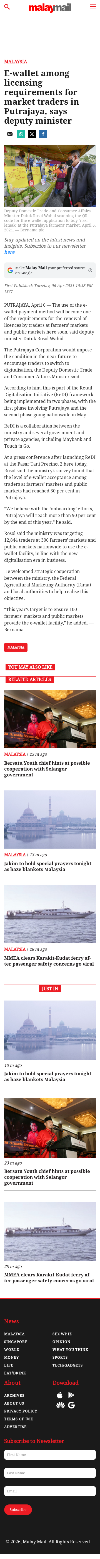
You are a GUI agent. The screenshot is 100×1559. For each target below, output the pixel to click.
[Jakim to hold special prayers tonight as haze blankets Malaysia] (50, 819)
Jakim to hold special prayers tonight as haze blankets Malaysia (47, 866)
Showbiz (62, 1334)
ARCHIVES (14, 1395)
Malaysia (15, 61)
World (11, 1349)
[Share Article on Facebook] (43, 136)
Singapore (16, 1342)
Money (11, 1357)
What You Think (70, 1349)
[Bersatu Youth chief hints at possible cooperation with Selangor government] (50, 719)
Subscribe (18, 1510)
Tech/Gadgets (67, 1365)
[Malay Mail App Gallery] (60, 1409)
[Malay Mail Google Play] (71, 1399)
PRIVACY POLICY (20, 1411)
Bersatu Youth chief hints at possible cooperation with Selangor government (47, 769)
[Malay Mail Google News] (71, 1409)
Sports (60, 1357)
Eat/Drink (15, 1373)
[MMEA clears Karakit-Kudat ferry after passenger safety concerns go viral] (50, 914)
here (9, 252)
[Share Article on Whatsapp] (21, 136)
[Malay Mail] (50, 11)
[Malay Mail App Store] (59, 1399)
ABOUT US (14, 1403)
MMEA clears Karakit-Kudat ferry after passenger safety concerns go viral (49, 961)
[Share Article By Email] (10, 136)
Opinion (61, 1342)
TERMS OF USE (18, 1419)
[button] (90, 270)
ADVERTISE (15, 1427)
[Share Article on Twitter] (32, 136)
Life (8, 1365)
